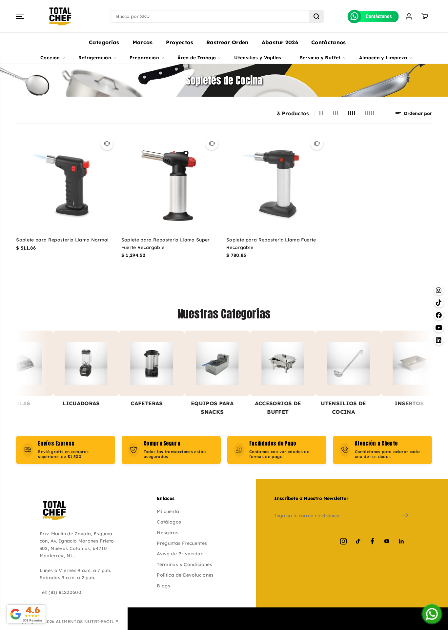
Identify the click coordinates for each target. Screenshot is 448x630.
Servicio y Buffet (320, 58)
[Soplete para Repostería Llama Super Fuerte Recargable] (171, 183)
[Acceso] (409, 16)
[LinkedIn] (401, 541)
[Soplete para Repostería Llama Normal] (66, 183)
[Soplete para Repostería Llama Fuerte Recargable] (276, 183)
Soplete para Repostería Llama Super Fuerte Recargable (165, 243)
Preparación (144, 58)
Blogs (163, 586)
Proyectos (179, 42)
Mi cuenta (168, 511)
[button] (20, 16)
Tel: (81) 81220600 (60, 592)
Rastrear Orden (227, 42)
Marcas (142, 42)
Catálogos (169, 522)
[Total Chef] (60, 16)
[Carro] (424, 16)
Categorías (104, 42)
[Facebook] (372, 541)
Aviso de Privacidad (180, 554)
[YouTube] (386, 541)
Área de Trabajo (196, 58)
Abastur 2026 (280, 42)
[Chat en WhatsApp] (431, 613)
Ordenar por (417, 113)
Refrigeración (95, 58)
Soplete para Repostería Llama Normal (62, 240)
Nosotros (167, 533)
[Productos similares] (107, 143)
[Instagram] (343, 541)
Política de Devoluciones (185, 575)
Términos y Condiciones (184, 564)
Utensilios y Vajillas (257, 58)
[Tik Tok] (358, 541)
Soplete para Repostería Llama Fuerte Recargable (271, 243)
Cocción (50, 58)
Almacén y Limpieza (383, 58)
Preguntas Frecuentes (182, 543)
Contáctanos (328, 42)
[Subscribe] (405, 516)
